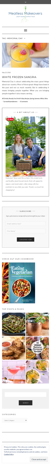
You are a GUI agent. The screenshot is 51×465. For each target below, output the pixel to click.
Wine (46, 98)
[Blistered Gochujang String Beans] (13, 324)
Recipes (27, 98)
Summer (37, 98)
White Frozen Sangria (19, 77)
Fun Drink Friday (19, 98)
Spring (32, 98)
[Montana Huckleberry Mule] (37, 324)
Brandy (11, 98)
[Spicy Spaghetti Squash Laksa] (37, 372)
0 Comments (24, 101)
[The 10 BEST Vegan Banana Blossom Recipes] (37, 348)
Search (25, 403)
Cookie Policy (9, 454)
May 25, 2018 (6, 72)
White (42, 98)
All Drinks (5, 98)
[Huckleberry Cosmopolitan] (13, 372)
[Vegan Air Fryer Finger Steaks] (13, 348)
